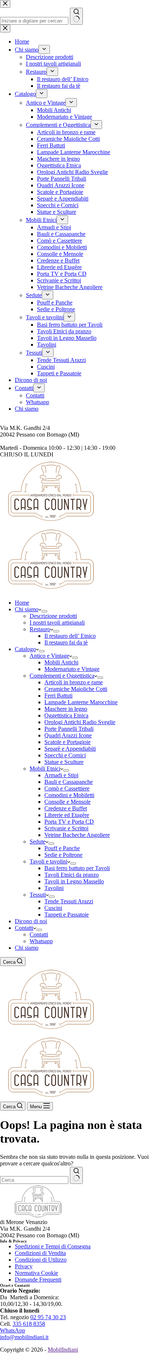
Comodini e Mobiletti (69, 795)
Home (22, 602)
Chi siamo (26, 609)
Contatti (24, 928)
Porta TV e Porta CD (69, 821)
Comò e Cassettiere (66, 788)
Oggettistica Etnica (66, 715)
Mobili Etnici (45, 768)
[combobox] (34, 1180)
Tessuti (38, 894)
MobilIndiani (63, 1349)
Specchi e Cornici (65, 755)
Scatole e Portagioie (67, 742)
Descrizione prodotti (53, 616)
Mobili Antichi (61, 662)
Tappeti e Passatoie (66, 914)
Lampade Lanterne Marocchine (81, 702)
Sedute (37, 841)
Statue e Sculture (64, 762)
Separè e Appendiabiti (70, 748)
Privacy (24, 1266)
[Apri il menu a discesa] (44, 611)
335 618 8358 (29, 1324)
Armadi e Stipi (61, 775)
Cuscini (53, 908)
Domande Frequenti (38, 1279)
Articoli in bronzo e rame (73, 682)
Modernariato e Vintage (71, 669)
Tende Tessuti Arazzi (68, 901)
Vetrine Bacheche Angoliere (77, 835)
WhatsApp (12, 1330)
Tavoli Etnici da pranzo (71, 875)
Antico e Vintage (49, 656)
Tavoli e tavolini (48, 861)
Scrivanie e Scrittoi (66, 828)
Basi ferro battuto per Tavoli (77, 868)
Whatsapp (41, 941)
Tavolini (54, 888)
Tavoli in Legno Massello (74, 881)
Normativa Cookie (36, 1273)
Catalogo (25, 649)
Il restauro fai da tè (66, 642)
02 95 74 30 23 (48, 1317)
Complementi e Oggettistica (62, 675)
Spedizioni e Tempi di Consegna (53, 1246)
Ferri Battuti (58, 695)
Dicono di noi (31, 921)
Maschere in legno (65, 709)
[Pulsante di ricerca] (76, 1175)
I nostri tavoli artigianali (57, 622)
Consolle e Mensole (67, 802)
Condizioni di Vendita (40, 1253)
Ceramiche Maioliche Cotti (75, 689)
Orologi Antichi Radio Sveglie (79, 722)
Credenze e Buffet (65, 808)
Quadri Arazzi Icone (68, 735)
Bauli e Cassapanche (68, 782)
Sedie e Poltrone (63, 855)
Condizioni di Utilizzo (41, 1260)
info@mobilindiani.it (24, 1337)
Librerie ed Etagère (66, 815)
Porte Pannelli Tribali (69, 729)
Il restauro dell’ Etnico (70, 636)
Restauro (40, 629)
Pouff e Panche (62, 848)
